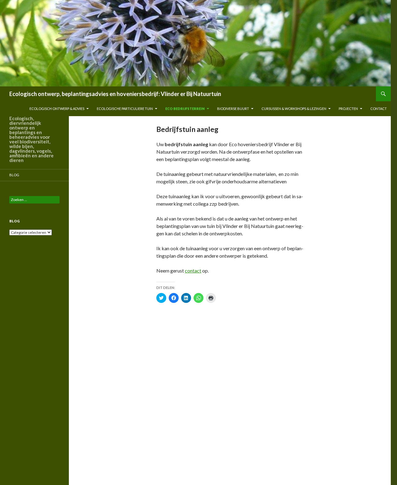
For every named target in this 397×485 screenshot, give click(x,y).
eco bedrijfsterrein (185, 109)
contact (378, 109)
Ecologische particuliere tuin (125, 109)
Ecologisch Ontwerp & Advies (56, 109)
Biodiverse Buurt (233, 109)
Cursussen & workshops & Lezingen (293, 109)
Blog (14, 175)
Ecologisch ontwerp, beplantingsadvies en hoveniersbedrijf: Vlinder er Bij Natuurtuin (115, 93)
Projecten (348, 109)
